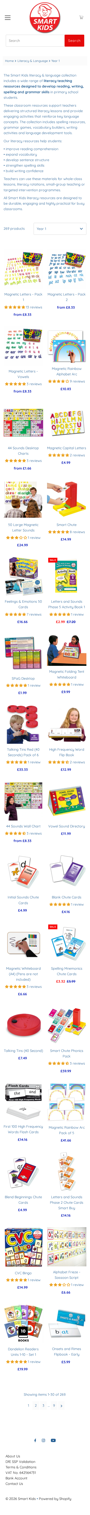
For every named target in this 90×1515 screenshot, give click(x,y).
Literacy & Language (33, 61)
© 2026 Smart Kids (21, 1499)
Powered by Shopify (55, 1499)
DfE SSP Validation (20, 1462)
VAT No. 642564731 (21, 1473)
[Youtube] (53, 1440)
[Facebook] (35, 1440)
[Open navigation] (7, 17)
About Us (13, 1456)
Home (9, 61)
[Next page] (61, 1405)
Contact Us (14, 1484)
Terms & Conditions (21, 1467)
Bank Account (16, 1478)
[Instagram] (43, 1440)
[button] (15, 307)
